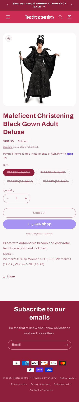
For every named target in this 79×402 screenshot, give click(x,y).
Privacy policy (19, 384)
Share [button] (11, 276)
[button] (8, 17)
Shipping (8, 147)
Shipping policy (63, 384)
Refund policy (68, 378)
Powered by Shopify (44, 378)
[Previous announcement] (7, 5)
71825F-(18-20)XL (58, 182)
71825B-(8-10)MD (55, 173)
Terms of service (40, 384)
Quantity (8, 190)
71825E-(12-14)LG (22, 182)
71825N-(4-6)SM (21, 173)
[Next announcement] (71, 5)
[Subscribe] (66, 345)
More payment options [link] (39, 233)
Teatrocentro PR (22, 378)
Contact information (41, 390)
